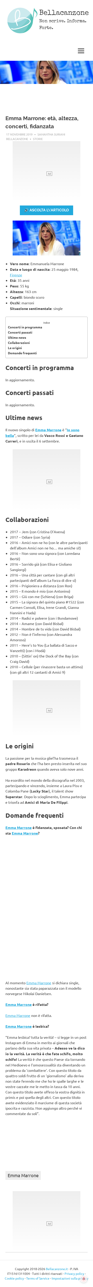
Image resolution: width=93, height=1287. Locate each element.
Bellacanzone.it (57, 1269)
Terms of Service (37, 1278)
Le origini (15, 348)
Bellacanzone (64, 13)
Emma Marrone (48, 429)
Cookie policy (14, 1278)
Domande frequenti (22, 353)
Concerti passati (20, 332)
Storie (38, 139)
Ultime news (17, 337)
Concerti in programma (25, 327)
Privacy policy (74, 1273)
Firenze (16, 275)
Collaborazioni (19, 343)
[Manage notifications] (83, 1278)
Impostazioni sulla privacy (70, 1278)
